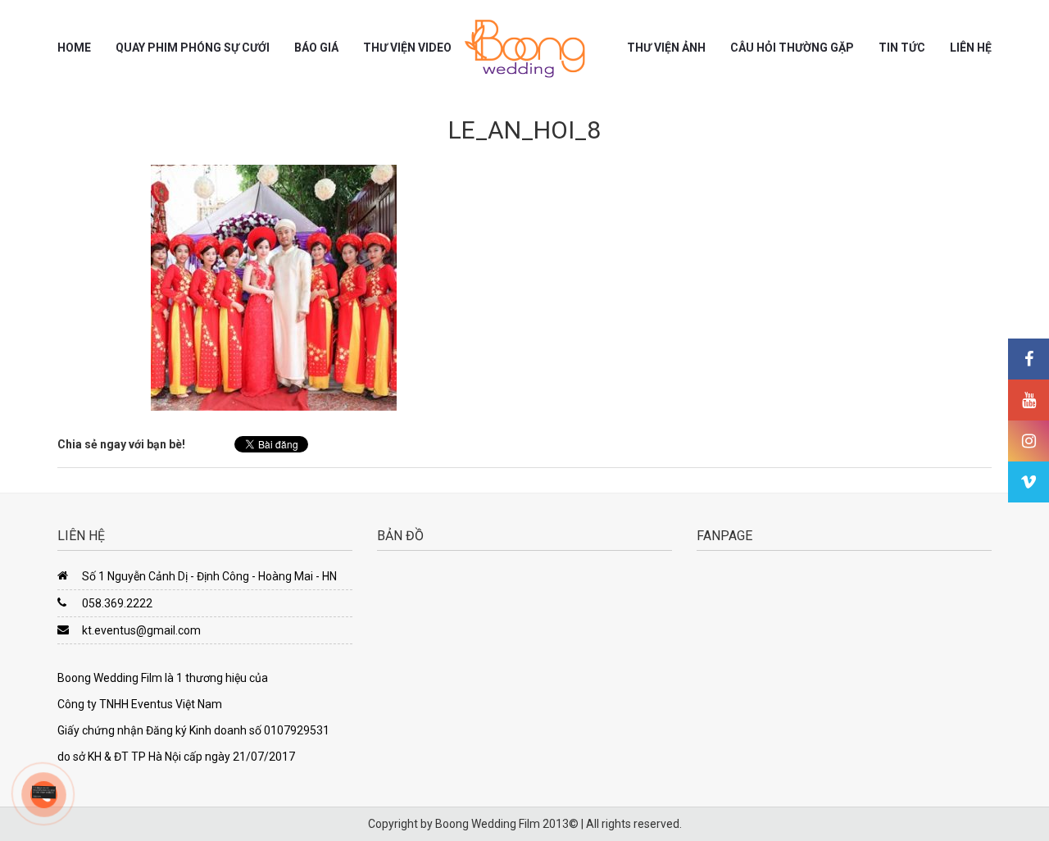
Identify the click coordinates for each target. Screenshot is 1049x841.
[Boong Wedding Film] (524, 48)
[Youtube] (1028, 400)
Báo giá (316, 47)
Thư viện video (407, 47)
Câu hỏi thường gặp (792, 47)
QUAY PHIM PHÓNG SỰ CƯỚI (193, 47)
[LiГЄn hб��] (44, 791)
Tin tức (902, 47)
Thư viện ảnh (666, 47)
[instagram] (1028, 440)
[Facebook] (1028, 359)
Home (74, 47)
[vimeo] (1028, 481)
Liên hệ (971, 47)
